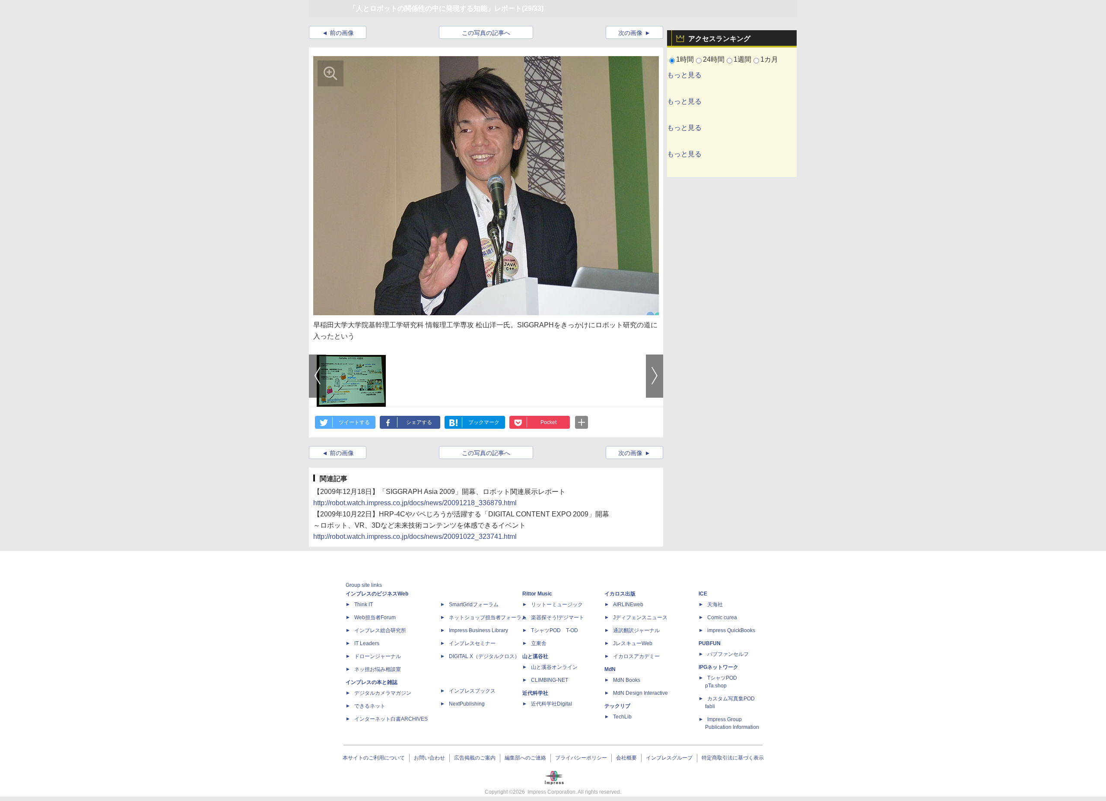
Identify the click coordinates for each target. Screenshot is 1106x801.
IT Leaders (366, 643)
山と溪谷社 (535, 656)
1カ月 (769, 59)
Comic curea (722, 617)
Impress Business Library (478, 630)
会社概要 (626, 758)
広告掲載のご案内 (475, 758)
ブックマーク (483, 422)
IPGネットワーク (718, 667)
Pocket (548, 422)
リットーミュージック (557, 605)
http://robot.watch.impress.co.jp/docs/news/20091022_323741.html (415, 536)
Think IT (363, 605)
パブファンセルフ (728, 654)
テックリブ (617, 706)
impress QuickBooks (731, 630)
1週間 (742, 59)
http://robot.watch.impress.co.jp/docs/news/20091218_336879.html (415, 503)
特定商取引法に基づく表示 (733, 758)
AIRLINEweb (628, 605)
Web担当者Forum (375, 617)
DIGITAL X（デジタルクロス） (484, 656)
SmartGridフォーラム (474, 605)
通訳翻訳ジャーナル (636, 630)
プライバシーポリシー (581, 758)
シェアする (419, 422)
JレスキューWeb (632, 643)
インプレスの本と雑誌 (371, 682)
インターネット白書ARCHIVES (391, 719)
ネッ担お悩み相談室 (377, 669)
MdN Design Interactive (640, 693)
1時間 (685, 59)
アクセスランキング (719, 38)
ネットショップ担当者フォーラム (488, 617)
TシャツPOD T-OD (554, 630)
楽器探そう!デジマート (557, 617)
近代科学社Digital (551, 704)
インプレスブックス (472, 691)
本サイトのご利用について (374, 758)
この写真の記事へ (486, 32)
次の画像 (630, 32)
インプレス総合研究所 (380, 630)
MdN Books (626, 680)
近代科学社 (535, 693)
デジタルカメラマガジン (382, 693)
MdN (610, 669)
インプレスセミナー (472, 643)
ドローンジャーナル (377, 656)
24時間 (714, 59)
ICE (703, 594)
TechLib (622, 717)
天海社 (715, 605)
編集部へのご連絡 (525, 758)
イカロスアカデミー (636, 656)
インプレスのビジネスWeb (377, 594)
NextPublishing (467, 704)
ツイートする (354, 422)
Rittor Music (537, 594)
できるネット (369, 706)
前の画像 (342, 32)
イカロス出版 (620, 594)
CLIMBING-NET (549, 680)
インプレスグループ (669, 758)
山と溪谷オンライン (554, 667)
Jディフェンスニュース (640, 617)
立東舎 (539, 643)
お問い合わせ (429, 758)
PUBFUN (710, 643)
